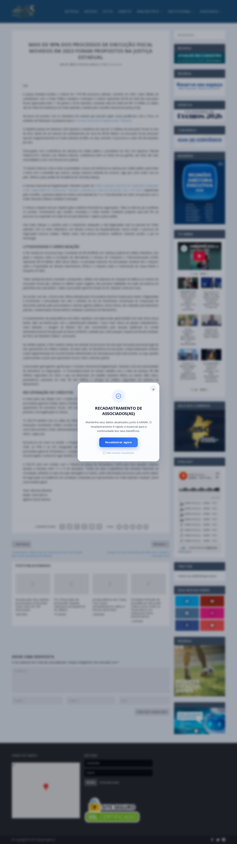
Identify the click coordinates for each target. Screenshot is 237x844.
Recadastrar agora (118, 442)
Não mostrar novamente (120, 453)
